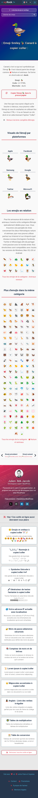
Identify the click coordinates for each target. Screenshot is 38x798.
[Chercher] (17, 14)
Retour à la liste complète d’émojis (21, 120)
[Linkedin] (21, 503)
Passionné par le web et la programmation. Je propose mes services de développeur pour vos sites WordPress (19, 490)
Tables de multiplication (19, 720)
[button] (34, 2)
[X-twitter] (10, 503)
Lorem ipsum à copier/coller (19, 668)
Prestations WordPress (25, 499)
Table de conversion (19, 735)
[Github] (16, 503)
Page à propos (10, 499)
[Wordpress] (27, 503)
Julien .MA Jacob (19, 481)
